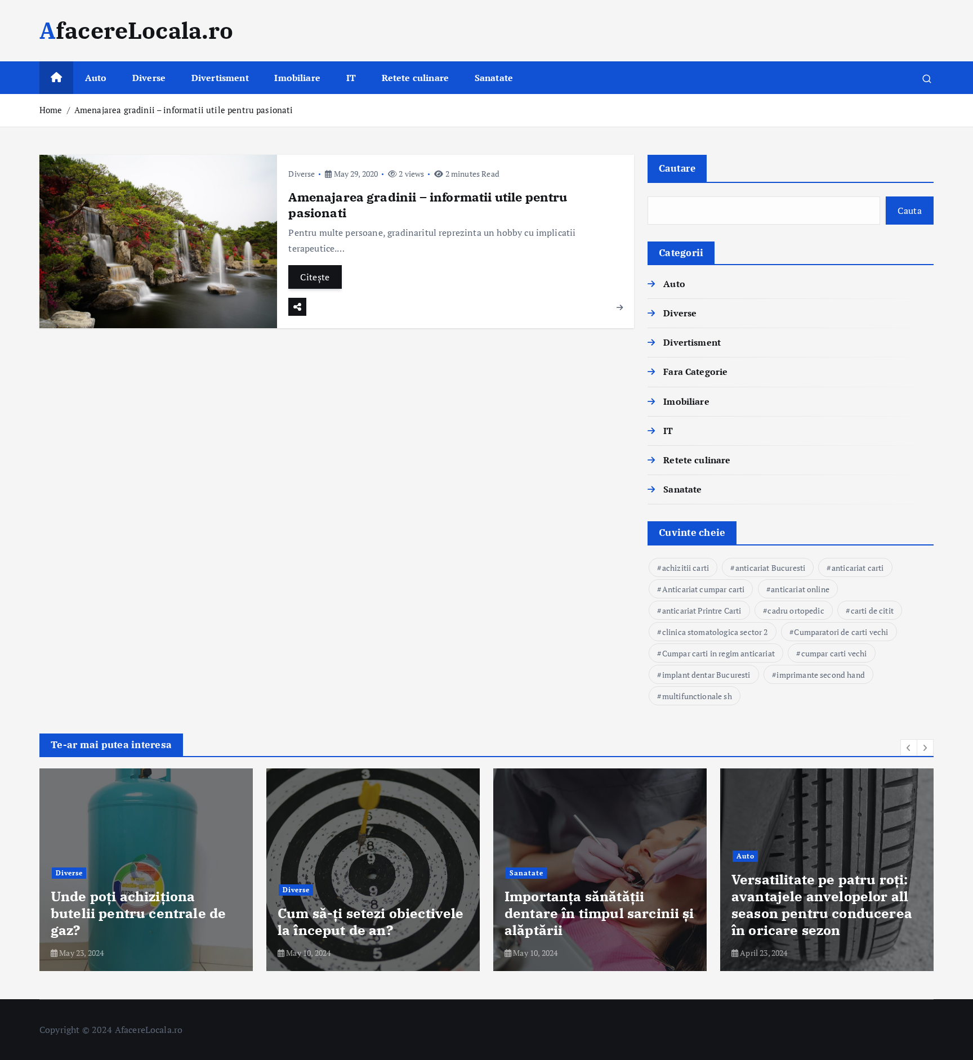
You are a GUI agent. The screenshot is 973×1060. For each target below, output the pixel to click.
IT (351, 77)
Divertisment (220, 77)
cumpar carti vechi (834, 653)
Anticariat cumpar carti (703, 589)
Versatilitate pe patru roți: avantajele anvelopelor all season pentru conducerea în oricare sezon (821, 904)
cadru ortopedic (795, 610)
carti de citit (872, 610)
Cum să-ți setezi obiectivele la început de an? (370, 921)
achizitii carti (685, 567)
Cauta (910, 210)
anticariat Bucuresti (770, 567)
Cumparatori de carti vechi (841, 632)
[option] (146, 869)
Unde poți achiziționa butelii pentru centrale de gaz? (138, 913)
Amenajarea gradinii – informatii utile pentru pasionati (183, 109)
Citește (314, 277)
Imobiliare (297, 77)
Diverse (149, 77)
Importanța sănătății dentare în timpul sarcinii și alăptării (599, 913)
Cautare (677, 168)
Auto (96, 77)
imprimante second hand (820, 674)
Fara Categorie (695, 371)
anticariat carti (858, 567)
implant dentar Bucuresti (706, 674)
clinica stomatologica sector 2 (715, 632)
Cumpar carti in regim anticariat (718, 653)
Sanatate (494, 77)
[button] (908, 747)
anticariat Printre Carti (702, 610)
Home (51, 109)
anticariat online (800, 589)
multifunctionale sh (697, 696)
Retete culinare (415, 77)
